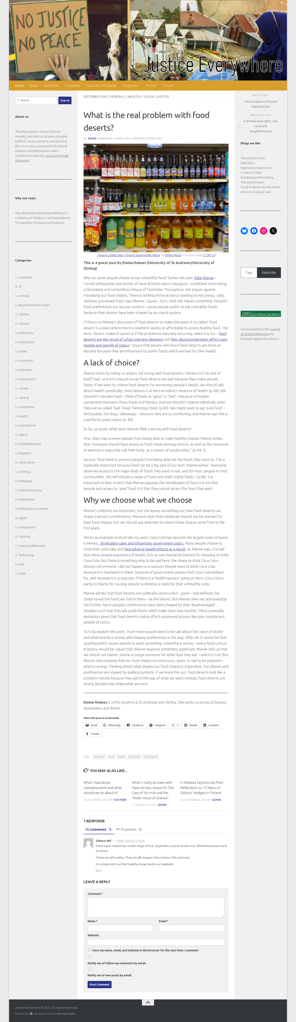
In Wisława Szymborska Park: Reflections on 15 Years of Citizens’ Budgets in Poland (202, 787)
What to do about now (256, 192)
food (111, 756)
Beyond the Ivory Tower (34, 305)
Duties (23, 351)
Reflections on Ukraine (33, 508)
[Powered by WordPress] (31, 1013)
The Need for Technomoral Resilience (39, 222)
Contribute (72, 85)
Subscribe (269, 272)
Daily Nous (248, 163)
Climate (24, 323)
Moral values (27, 462)
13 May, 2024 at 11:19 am (130, 840)
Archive (151, 85)
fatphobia (99, 756)
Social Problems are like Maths (260, 187)
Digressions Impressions (256, 167)
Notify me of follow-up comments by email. (117, 963)
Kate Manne (204, 278)
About (33, 85)
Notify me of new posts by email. (110, 975)
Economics (26, 360)
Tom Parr (119, 799)
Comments (100, 829)
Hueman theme (66, 1013)
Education (25, 370)
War (21, 564)
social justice (151, 756)
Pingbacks (131, 829)
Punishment (26, 499)
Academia (25, 277)
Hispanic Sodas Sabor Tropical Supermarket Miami (128, 255)
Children (24, 314)
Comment (95, 893)
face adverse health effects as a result (154, 549)
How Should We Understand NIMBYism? (41, 213)
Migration (25, 453)
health (121, 756)
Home (19, 85)
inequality (134, 756)
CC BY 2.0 (209, 255)
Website (93, 935)
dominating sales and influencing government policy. (142, 543)
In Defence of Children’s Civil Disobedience (42, 218)
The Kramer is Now (253, 158)
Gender (23, 388)
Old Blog (24, 471)
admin (92, 138)
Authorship (51, 85)
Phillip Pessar (173, 255)
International (27, 425)
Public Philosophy (30, 490)
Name (92, 921)
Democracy (26, 332)
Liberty (23, 434)
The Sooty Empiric (252, 182)
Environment (27, 379)
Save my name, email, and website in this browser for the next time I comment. (145, 950)
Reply (99, 870)
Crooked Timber (251, 172)
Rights (23, 518)
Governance (26, 407)
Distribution (95, 96)
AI (20, 286)
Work (22, 573)
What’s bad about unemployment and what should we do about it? (103, 787)
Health (133, 96)
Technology (26, 555)
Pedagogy (25, 481)
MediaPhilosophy (30, 444)
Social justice (156, 96)
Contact (168, 85)
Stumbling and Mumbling (257, 177)
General (117, 96)
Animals (24, 295)
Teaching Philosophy (32, 545)
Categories (130, 85)
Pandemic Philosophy (101, 85)
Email (163, 921)
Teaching (24, 536)
